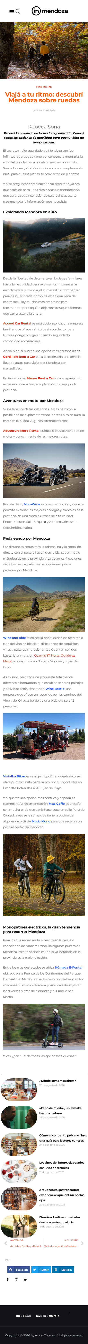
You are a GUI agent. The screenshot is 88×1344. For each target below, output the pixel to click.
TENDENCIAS (44, 86)
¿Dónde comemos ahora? (57, 1081)
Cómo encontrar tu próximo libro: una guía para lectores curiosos (63, 1138)
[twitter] (25, 1280)
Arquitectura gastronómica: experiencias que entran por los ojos (61, 1195)
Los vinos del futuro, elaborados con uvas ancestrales (61, 1165)
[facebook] (7, 1280)
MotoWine (32, 504)
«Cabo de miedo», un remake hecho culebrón (60, 1110)
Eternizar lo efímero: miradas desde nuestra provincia (59, 1219)
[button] (11, 11)
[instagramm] (16, 1280)
